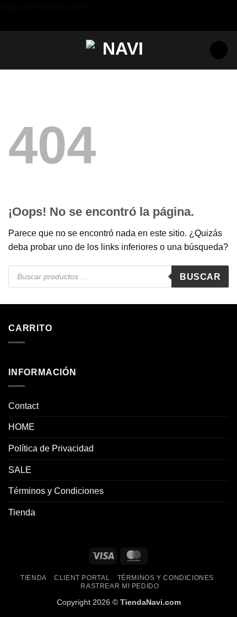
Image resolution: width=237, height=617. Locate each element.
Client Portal (82, 578)
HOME (21, 427)
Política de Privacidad (51, 448)
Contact (23, 406)
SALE (19, 470)
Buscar (200, 276)
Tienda (21, 512)
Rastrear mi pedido (119, 586)
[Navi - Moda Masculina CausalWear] (118, 50)
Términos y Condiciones (56, 491)
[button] (14, 49)
